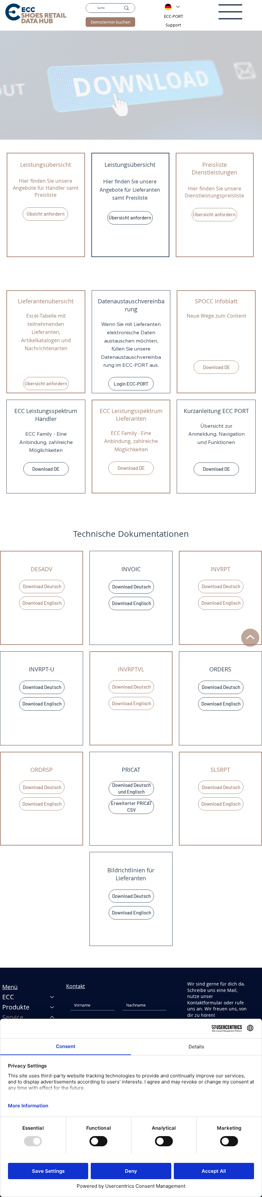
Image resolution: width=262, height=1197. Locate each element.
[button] (45, 214)
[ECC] (52, 997)
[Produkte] (52, 1007)
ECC (8, 997)
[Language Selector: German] (172, 7)
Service (12, 1017)
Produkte (15, 1007)
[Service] (52, 1017)
